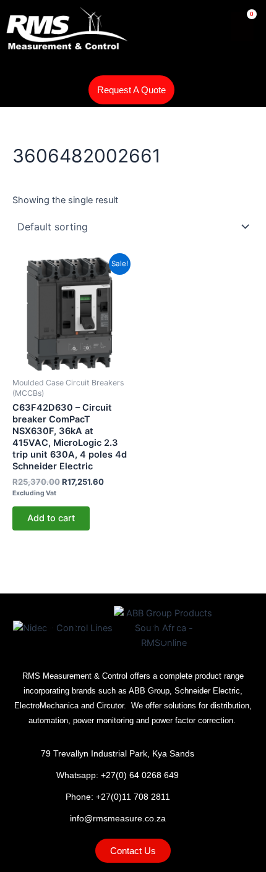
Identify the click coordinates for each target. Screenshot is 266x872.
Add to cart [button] (51, 518)
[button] (29, 90)
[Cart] (242, 26)
